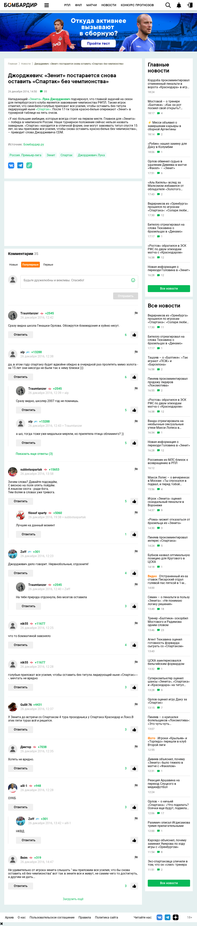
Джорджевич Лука (91, 155)
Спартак (67, 155)
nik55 (24, 623)
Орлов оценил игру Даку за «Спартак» (167, 701)
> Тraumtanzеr (72, 426)
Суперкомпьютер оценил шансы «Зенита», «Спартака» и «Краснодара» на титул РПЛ (169, 682)
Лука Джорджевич (56, 99)
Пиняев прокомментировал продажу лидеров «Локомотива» (168, 382)
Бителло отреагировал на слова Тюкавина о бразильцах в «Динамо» (166, 228)
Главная (12, 63)
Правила (84, 917)
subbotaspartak (31, 469)
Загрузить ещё (73, 899)
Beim (24, 858)
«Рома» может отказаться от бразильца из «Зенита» (169, 521)
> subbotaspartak (74, 517)
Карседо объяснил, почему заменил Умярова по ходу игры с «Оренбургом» (167, 844)
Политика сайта (106, 917)
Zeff (23, 552)
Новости (26, 63)
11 (162, 327)
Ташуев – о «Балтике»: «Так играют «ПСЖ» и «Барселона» (168, 361)
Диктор (25, 747)
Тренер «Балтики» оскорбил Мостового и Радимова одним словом (168, 622)
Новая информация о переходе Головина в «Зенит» (169, 268)
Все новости (169, 288)
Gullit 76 (26, 705)
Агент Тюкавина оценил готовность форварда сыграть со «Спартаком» (166, 643)
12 (162, 215)
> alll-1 (66, 823)
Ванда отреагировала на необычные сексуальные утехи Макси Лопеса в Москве (166, 424)
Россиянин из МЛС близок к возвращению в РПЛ (168, 461)
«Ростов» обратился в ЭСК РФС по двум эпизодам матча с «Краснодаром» (167, 249)
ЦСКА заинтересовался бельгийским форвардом (166, 662)
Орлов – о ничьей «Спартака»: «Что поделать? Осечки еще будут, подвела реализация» (168, 805)
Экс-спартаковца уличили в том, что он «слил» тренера (168, 863)
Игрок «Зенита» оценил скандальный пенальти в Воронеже (166, 502)
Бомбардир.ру (33, 144)
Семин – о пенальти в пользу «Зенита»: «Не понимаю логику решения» (169, 600)
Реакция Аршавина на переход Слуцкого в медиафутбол (164, 784)
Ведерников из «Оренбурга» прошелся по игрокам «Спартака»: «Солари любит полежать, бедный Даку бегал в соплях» (168, 207)
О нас (22, 917)
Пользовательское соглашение (52, 917)
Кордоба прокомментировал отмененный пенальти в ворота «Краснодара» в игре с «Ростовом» (168, 84)
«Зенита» (35, 99)
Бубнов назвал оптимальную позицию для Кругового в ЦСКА (169, 558)
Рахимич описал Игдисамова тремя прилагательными (169, 824)
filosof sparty (37, 513)
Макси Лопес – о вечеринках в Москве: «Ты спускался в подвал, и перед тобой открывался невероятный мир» (168, 481)
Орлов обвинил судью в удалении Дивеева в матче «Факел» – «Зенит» (167, 165)
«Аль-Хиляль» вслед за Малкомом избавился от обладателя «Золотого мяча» (166, 186)
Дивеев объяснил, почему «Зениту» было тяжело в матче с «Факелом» (166, 762)
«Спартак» (43, 109)
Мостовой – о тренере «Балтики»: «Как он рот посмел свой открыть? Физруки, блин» (164, 105)
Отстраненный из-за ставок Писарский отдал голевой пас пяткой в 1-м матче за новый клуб (168, 580)
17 (162, 813)
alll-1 (23, 786)
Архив (9, 917)
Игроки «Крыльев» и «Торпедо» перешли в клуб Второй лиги (167, 742)
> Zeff (66, 589)
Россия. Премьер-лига (25, 155)
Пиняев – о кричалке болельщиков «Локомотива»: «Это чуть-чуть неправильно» (169, 720)
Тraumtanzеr (29, 313)
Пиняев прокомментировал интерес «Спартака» (168, 539)
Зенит (51, 155)
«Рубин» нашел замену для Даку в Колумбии (167, 145)
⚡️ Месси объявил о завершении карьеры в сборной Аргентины (164, 126)
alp (22, 352)
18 (162, 609)
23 (162, 630)
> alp (65, 393)
